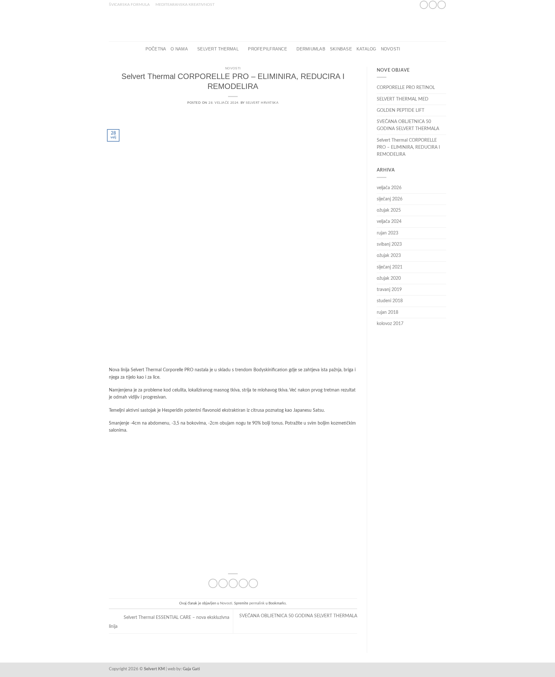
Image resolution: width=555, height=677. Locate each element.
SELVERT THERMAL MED (402, 99)
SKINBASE (341, 49)
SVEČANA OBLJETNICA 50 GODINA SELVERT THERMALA (408, 125)
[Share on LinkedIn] (253, 583)
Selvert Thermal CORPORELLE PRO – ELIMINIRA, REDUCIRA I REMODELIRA (408, 147)
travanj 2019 (389, 289)
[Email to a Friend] (233, 583)
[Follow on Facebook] (424, 5)
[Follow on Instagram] (433, 5)
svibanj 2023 (389, 244)
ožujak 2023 (389, 255)
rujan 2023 (387, 233)
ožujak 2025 (389, 210)
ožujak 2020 (389, 278)
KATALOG (366, 49)
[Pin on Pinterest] (243, 583)
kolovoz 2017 (390, 323)
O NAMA (179, 49)
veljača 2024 (389, 221)
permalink (257, 603)
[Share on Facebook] (213, 583)
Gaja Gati (191, 669)
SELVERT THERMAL (218, 49)
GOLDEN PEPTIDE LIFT (400, 110)
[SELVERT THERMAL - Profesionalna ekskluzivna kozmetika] (277, 25)
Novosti (391, 49)
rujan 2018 (387, 312)
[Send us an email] (441, 5)
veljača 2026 (389, 188)
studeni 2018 (390, 301)
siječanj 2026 (389, 199)
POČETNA (155, 49)
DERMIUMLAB (310, 49)
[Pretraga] (407, 49)
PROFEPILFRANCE (267, 49)
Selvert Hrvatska (262, 102)
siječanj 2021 (389, 267)
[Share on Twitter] (223, 583)
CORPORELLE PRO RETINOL (406, 87)
